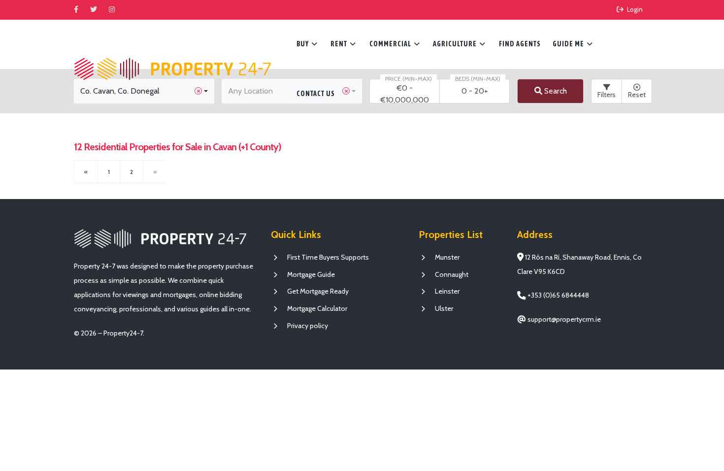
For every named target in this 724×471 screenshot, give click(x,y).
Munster (447, 257)
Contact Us (315, 94)
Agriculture (459, 44)
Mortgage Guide (311, 274)
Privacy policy (307, 325)
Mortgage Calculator (317, 308)
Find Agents (520, 44)
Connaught (451, 274)
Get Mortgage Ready (318, 291)
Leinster (447, 291)
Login (634, 9)
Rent (343, 44)
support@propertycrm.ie (563, 319)
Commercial (394, 44)
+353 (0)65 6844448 (557, 295)
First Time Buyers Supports (328, 257)
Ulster (444, 308)
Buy (307, 44)
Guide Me (573, 44)
